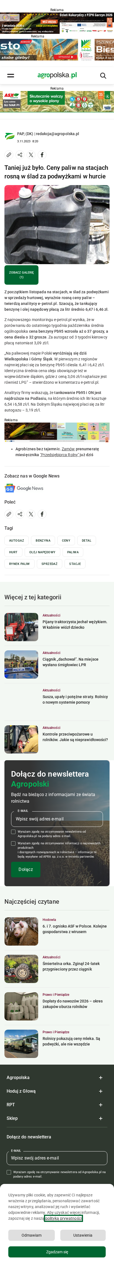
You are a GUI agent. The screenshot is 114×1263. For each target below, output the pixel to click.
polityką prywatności (63, 1218)
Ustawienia (82, 1235)
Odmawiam (32, 1235)
